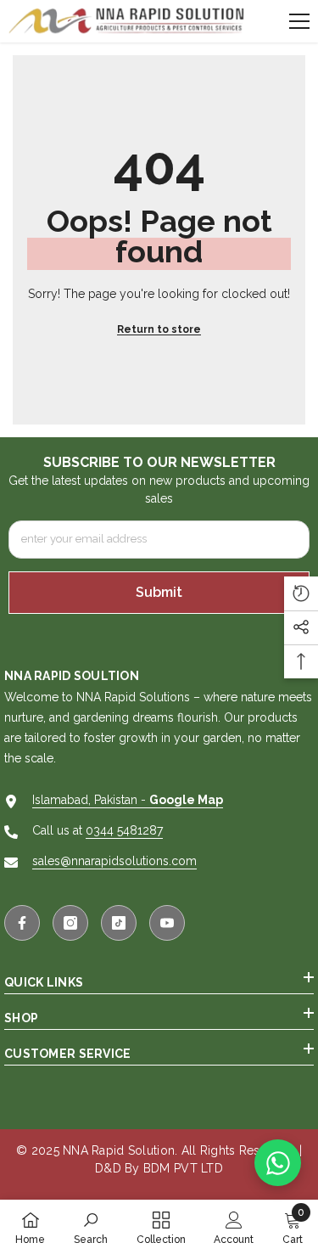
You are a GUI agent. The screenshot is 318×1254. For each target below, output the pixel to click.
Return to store (159, 329)
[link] (90, 1227)
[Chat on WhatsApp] (277, 1162)
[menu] (299, 21)
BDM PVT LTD (183, 1168)
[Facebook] (22, 923)
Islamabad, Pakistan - (127, 800)
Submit (159, 592)
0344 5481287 (124, 830)
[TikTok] (119, 923)
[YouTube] (167, 923)
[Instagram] (70, 923)
